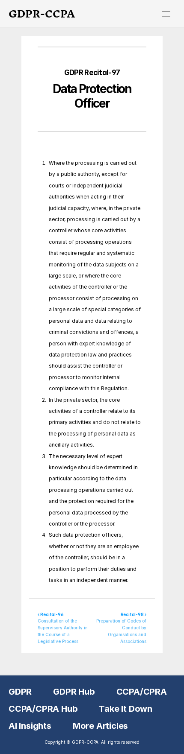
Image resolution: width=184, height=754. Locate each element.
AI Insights (30, 726)
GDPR (20, 692)
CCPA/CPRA (141, 692)
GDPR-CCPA (42, 13)
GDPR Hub (74, 692)
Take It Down (125, 709)
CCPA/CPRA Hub (43, 709)
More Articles (100, 726)
